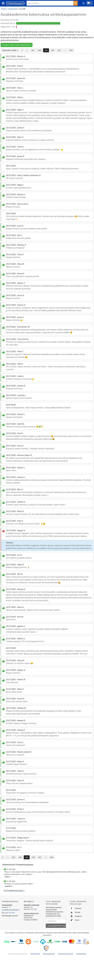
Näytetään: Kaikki (9, 50)
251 (59, 50)
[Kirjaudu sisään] (82, 3)
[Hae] (75, 3)
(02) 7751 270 (32, 909)
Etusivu (4, 9)
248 (39, 50)
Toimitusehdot (35, 954)
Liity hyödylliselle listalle (56, 925)
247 (32, 50)
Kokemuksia (12, 9)
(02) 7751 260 (10, 913)
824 (71, 50)
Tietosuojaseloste (49, 954)
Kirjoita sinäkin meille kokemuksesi (16, 45)
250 (52, 50)
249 (46, 50)
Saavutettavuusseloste (65, 954)
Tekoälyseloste (81, 954)
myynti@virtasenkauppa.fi (10, 910)
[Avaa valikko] (2, 3)
